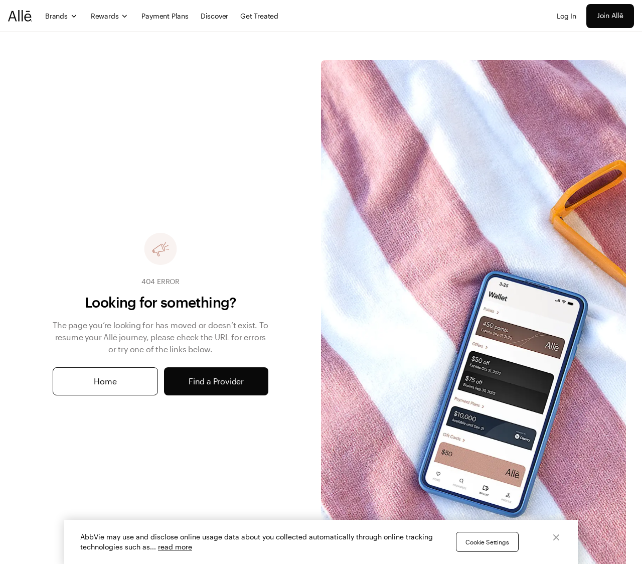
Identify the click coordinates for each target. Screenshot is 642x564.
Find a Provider (216, 381)
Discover (214, 16)
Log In (566, 16)
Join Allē (610, 15)
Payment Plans (164, 16)
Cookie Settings (487, 541)
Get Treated (259, 16)
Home (105, 381)
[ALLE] (20, 16)
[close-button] (556, 537)
